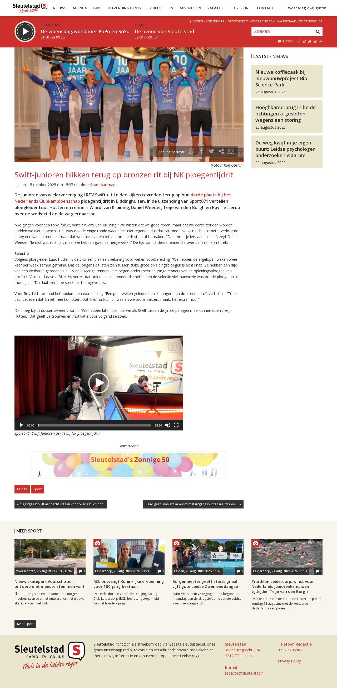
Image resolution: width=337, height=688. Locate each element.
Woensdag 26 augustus (307, 8)
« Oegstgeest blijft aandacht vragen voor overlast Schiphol (60, 504)
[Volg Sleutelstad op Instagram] (315, 41)
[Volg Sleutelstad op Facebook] (299, 41)
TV (171, 8)
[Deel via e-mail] (231, 151)
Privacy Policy (289, 660)
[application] (98, 383)
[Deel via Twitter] (211, 151)
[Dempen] (167, 425)
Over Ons (242, 8)
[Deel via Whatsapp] (191, 151)
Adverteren (190, 8)
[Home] (30, 6)
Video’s (156, 8)
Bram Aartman (102, 184)
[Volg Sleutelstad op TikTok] (304, 41)
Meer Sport (25, 624)
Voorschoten (263, 21)
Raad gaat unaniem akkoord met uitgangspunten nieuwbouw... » (193, 504)
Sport (37, 489)
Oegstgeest (237, 21)
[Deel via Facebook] (201, 151)
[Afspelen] (21, 425)
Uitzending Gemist (125, 8)
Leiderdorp (215, 21)
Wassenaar (286, 21)
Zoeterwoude (311, 21)
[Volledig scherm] (176, 425)
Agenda (80, 8)
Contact (265, 8)
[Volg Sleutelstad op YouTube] (309, 41)
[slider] (94, 425)
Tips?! (287, 41)
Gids (97, 8)
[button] (98, 383)
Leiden (197, 21)
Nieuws (59, 8)
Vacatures (217, 8)
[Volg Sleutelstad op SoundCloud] (320, 41)
